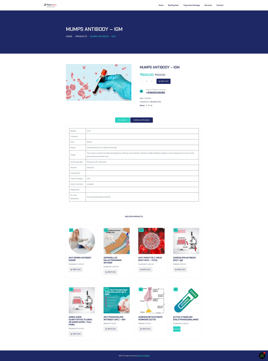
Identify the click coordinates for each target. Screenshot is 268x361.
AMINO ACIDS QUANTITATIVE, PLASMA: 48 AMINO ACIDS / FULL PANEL (80, 321)
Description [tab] (122, 120)
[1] (262, 357)
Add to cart (164, 81)
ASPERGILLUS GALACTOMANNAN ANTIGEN (113, 260)
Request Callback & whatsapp (156, 89)
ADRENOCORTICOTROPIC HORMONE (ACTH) (150, 318)
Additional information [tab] (141, 120)
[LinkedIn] (151, 105)
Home (69, 36)
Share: (142, 105)
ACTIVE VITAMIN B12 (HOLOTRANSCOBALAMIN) (185, 318)
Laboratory (153, 102)
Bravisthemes (143, 356)
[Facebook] (146, 105)
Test (159, 102)
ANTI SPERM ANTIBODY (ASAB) (80, 259)
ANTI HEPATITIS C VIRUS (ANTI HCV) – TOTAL (150, 259)
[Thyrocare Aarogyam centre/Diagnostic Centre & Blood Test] (50, 5)
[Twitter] (149, 105)
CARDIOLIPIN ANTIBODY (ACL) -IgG (184, 259)
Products (81, 36)
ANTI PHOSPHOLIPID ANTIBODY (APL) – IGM (114, 318)
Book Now (176, 329)
